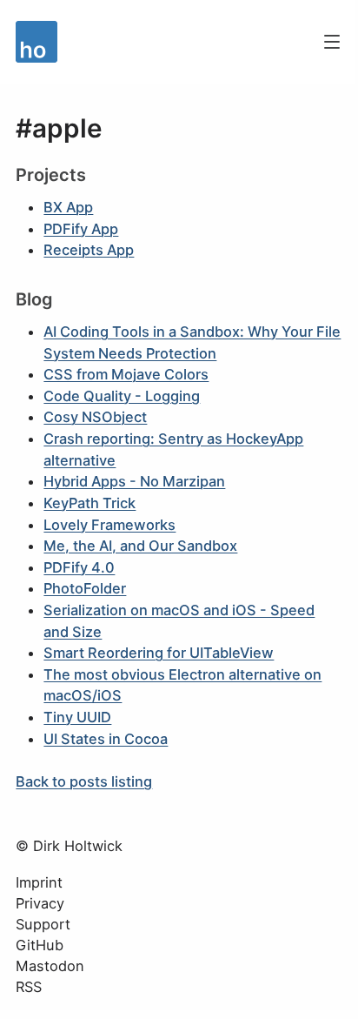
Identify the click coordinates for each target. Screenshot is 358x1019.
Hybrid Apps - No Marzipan (134, 481)
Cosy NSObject (95, 417)
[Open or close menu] (332, 41)
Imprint (39, 882)
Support (43, 924)
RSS (29, 987)
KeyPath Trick (89, 503)
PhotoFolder (84, 588)
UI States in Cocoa (105, 738)
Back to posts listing (84, 781)
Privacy (40, 903)
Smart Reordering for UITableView (158, 652)
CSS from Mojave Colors (126, 374)
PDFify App (80, 229)
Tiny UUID (77, 717)
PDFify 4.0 (79, 567)
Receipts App (88, 249)
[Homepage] (161, 42)
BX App (68, 207)
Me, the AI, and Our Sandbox (140, 545)
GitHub (39, 945)
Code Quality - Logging (121, 396)
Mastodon (50, 966)
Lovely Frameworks (109, 524)
